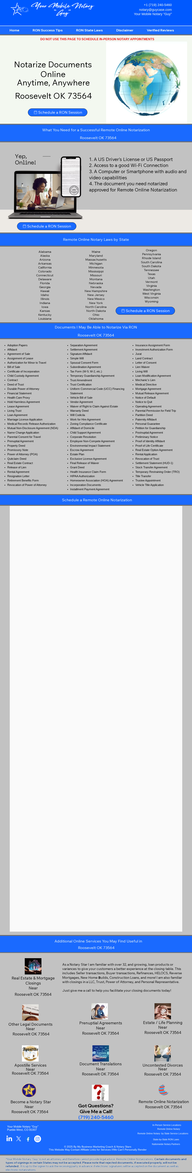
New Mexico (96, 299)
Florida (45, 283)
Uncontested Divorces (162, 1065)
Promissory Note (17, 450)
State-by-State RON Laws (166, 1139)
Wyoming (151, 301)
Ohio (96, 315)
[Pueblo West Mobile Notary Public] (9, 1138)
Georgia (44, 287)
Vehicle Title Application (149, 484)
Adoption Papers (17, 345)
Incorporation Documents (85, 484)
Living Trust (14, 410)
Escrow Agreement (82, 450)
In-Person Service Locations (166, 1125)
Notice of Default (145, 397)
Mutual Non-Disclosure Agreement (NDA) (32, 428)
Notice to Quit (143, 401)
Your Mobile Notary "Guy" (22, 1126)
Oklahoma (96, 318)
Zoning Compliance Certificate (88, 423)
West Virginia (151, 293)
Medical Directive (146, 384)
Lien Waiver (142, 367)
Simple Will (77, 358)
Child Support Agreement (85, 432)
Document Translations (101, 1063)
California (45, 267)
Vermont (151, 282)
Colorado (45, 271)
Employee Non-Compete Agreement (92, 441)
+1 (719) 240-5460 (158, 5)
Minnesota (96, 267)
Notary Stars (123, 1146)
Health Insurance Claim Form (88, 471)
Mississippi (96, 271)
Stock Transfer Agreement (151, 467)
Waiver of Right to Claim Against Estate (94, 406)
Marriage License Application (24, 419)
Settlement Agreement (83, 349)
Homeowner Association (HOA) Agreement (96, 480)
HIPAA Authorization (82, 476)
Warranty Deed (79, 410)
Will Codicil (76, 415)
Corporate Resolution (83, 436)
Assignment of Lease (20, 358)
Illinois (44, 299)
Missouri (96, 275)
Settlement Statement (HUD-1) (154, 463)
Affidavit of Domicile (82, 428)
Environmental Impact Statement (90, 445)
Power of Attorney (18, 454)
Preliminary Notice (146, 436)
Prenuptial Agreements (100, 1022)
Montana (95, 279)
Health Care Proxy (18, 397)
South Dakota (151, 266)
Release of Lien (16, 467)
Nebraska (96, 283)
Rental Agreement (18, 471)
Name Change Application (23, 432)
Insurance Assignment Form (152, 345)
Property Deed (16, 445)
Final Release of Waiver (84, 463)
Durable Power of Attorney (23, 388)
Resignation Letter (18, 476)
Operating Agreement (148, 406)
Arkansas (45, 263)
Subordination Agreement (85, 367)
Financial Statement (19, 393)
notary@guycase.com (155, 10)
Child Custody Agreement (23, 375)
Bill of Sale (13, 367)
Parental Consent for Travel (24, 436)
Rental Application (146, 454)
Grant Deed (77, 467)
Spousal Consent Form (84, 362)
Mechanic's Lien (145, 380)
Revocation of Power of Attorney (27, 484)
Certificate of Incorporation (23, 371)
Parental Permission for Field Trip (155, 410)
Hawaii (44, 291)
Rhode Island (151, 258)
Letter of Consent (145, 362)
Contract (12, 380)
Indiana (45, 303)
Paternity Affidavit (146, 419)
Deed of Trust (15, 384)
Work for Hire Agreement (85, 419)
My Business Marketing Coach (95, 1146)
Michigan (95, 263)
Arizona (44, 259)
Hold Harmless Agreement (23, 401)
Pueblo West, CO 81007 (22, 1129)
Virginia (151, 286)
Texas (151, 274)
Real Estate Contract (20, 463)
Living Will (141, 371)
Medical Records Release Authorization (31, 423)
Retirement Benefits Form (23, 480)
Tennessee (151, 270)
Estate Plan (77, 454)
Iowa (44, 307)
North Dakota (96, 311)
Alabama (44, 252)
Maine (96, 252)
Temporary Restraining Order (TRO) (157, 471)
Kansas (45, 311)
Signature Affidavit (81, 353)
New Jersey (95, 295)
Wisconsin (151, 297)
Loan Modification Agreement (153, 375)
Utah (151, 278)
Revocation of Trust (147, 458)
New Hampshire (96, 291)
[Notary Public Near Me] (28, 1138)
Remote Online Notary (168, 1129)
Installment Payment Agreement (89, 489)
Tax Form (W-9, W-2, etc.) (86, 371)
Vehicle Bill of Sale (81, 397)
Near (100, 1027)
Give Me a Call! (96, 1111)
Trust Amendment (81, 380)
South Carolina (151, 262)
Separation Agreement (83, 345)
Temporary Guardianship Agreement (92, 375)
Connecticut (44, 275)
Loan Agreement (17, 415)
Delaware (45, 279)
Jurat (138, 353)
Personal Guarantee (147, 423)
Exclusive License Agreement (88, 458)
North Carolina (95, 307)
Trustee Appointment (147, 480)
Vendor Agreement (81, 401)
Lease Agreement (18, 406)
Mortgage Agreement (148, 388)
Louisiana (44, 318)
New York (96, 303)
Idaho (45, 295)
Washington (151, 289)
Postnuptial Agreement (149, 432)
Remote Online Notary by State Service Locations (162, 1133)
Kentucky (45, 315)
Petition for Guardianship (150, 428)
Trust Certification (81, 384)
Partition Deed (144, 415)
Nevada (95, 287)
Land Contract (144, 358)
